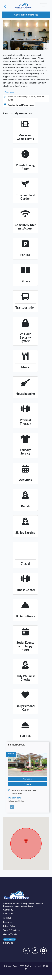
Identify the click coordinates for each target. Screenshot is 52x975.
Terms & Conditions (11, 930)
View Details (27, 779)
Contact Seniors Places (26, 14)
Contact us (8, 914)
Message (27, 784)
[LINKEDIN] (26, 951)
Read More (9, 92)
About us (7, 918)
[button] (46, 22)
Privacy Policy (9, 926)
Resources (7, 922)
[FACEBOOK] (35, 950)
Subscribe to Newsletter (9, 939)
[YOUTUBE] (43, 950)
